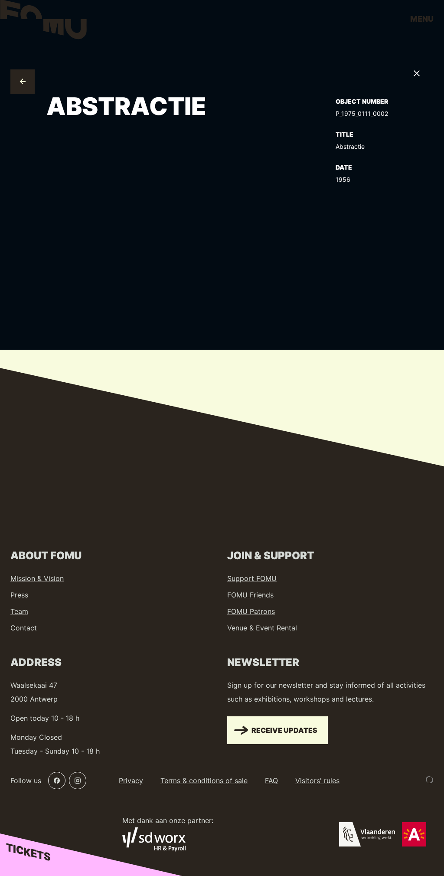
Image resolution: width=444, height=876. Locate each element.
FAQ (271, 780)
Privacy (131, 780)
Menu (422, 18)
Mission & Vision (37, 578)
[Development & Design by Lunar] (430, 779)
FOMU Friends (250, 595)
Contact (23, 627)
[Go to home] (43, 21)
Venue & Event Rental (262, 627)
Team (19, 611)
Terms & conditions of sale (204, 780)
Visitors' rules (317, 780)
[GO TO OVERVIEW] (22, 81)
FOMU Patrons (251, 611)
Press (19, 595)
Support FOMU (252, 578)
